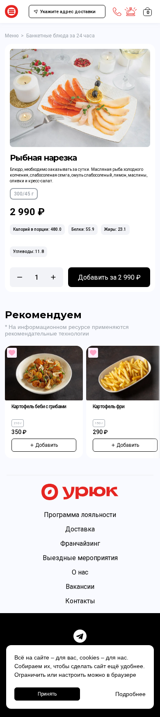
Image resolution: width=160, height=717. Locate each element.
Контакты (80, 601)
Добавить (46, 445)
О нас (80, 572)
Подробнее (130, 694)
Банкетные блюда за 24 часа (60, 36)
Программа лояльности (80, 515)
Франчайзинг (80, 543)
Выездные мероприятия (80, 558)
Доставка (80, 529)
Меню (11, 36)
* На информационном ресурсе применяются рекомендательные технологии (67, 330)
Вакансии (80, 587)
